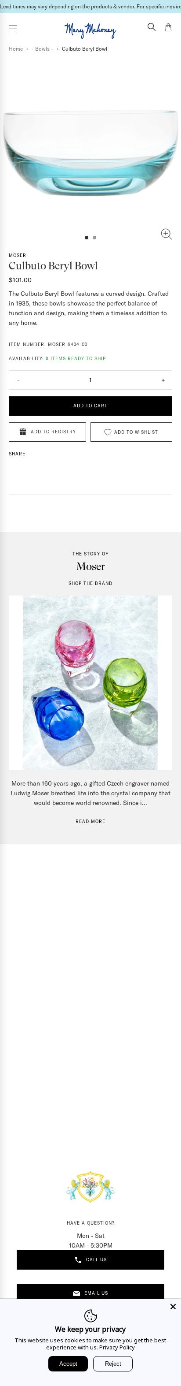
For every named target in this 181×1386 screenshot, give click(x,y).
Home (16, 48)
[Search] (152, 28)
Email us (96, 1293)
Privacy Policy (117, 1347)
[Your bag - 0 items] (168, 28)
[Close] (173, 1306)
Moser (17, 255)
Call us (96, 1260)
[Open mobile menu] (13, 29)
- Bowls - (42, 48)
